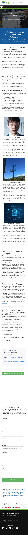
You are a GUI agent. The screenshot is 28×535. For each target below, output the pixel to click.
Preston (8, 495)
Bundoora (11, 493)
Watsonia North (5, 493)
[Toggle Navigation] (1, 7)
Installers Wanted (5, 517)
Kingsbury (17, 495)
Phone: (3, 432)
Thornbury (4, 495)
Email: (3, 438)
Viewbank (18, 489)
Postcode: (4, 452)
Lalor (12, 496)
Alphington (4, 303)
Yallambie (23, 489)
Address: (4, 445)
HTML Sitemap (5, 519)
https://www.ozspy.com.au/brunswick (16, 357)
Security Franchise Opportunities (9, 515)
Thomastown (7, 496)
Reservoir (13, 495)
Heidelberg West (9, 490)
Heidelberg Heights (15, 492)
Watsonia (16, 493)
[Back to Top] (26, 532)
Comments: (4, 466)
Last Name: (4, 425)
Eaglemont (8, 492)
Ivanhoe (14, 489)
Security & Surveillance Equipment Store (10, 513)
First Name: (4, 418)
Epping (21, 495)
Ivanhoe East (16, 490)
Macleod (21, 492)
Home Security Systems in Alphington (13, 373)
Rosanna (4, 492)
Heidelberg (21, 490)
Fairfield (22, 301)
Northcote (20, 493)
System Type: (5, 459)
